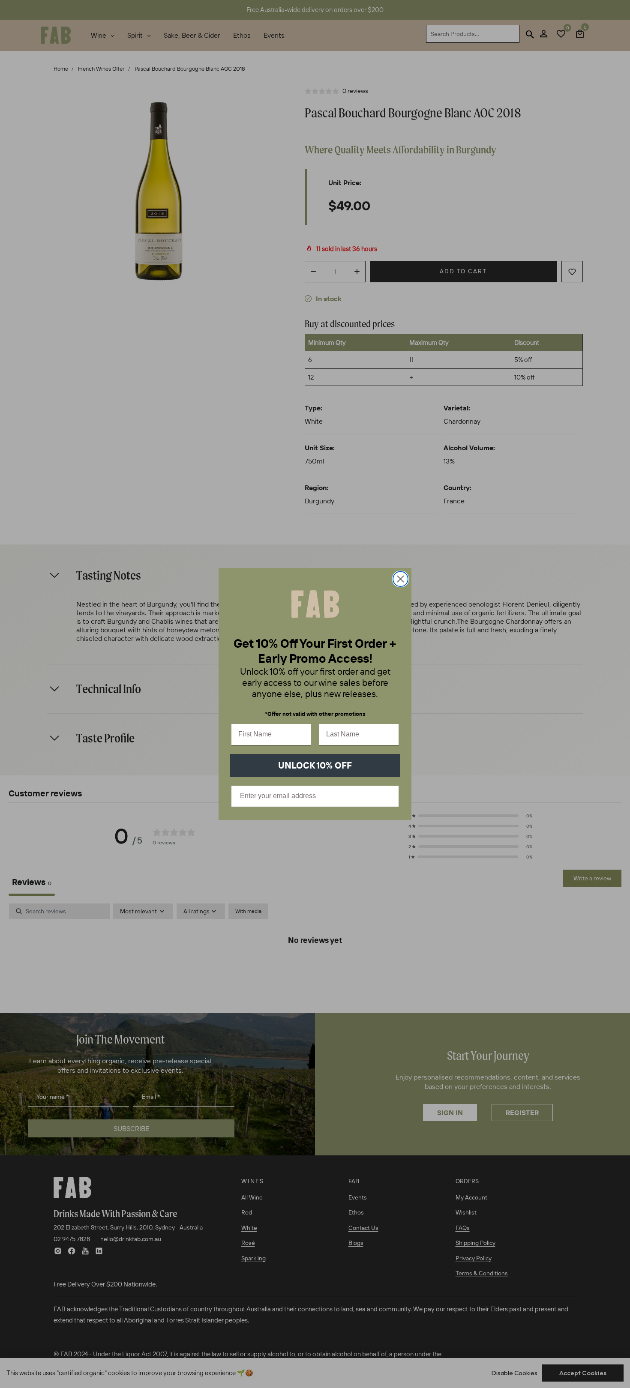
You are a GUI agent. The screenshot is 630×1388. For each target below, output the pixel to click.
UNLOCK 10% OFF (315, 765)
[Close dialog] (400, 578)
